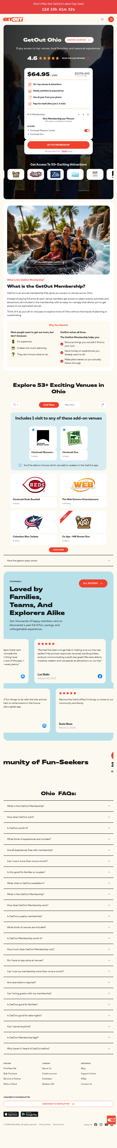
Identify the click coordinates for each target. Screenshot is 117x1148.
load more (58, 550)
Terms (64, 151)
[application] (111, 1120)
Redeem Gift (48, 1084)
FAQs (83, 1078)
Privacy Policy (45, 1124)
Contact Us (86, 1084)
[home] (13, 19)
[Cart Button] (102, 19)
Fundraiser (47, 1078)
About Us (46, 1068)
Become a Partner (12, 1078)
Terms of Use (58, 1124)
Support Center (88, 1073)
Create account (49, 1073)
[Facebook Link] (95, 1124)
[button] (111, 19)
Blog (83, 1068)
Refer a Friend (10, 1084)
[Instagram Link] (101, 1124)
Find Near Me (10, 1068)
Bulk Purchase (10, 1073)
